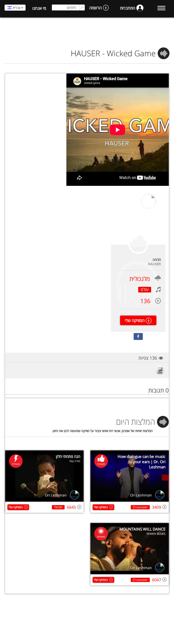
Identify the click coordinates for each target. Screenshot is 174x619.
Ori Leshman (141, 495)
